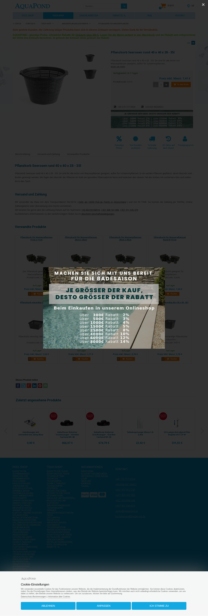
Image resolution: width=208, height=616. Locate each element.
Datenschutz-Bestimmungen (33, 596)
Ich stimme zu (159, 605)
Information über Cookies (59, 596)
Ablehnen (48, 605)
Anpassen (103, 605)
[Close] (203, 4)
